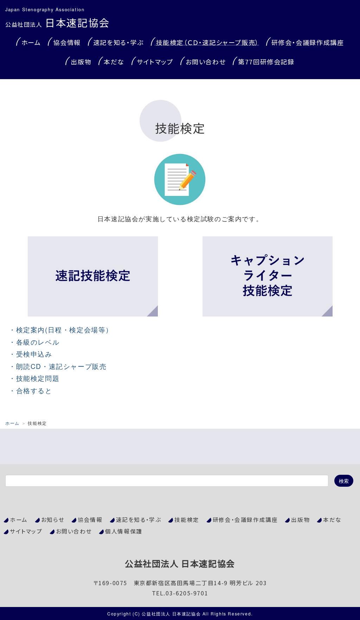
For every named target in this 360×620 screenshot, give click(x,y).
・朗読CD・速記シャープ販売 (58, 366)
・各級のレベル (34, 341)
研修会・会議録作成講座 (307, 42)
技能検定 (186, 520)
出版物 (81, 61)
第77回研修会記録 (266, 61)
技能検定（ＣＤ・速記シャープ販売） (207, 42)
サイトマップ (155, 61)
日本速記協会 (57, 22)
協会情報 (67, 42)
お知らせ (52, 520)
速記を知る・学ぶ (118, 42)
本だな (114, 61)
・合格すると (30, 390)
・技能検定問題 (34, 378)
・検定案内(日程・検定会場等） (61, 329)
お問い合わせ (206, 61)
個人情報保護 (123, 531)
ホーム (31, 42)
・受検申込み (30, 353)
